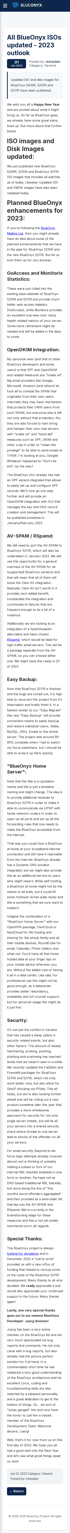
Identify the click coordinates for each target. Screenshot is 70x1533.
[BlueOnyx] (26, 6)
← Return (17, 1491)
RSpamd (13, 640)
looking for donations (22, 1254)
